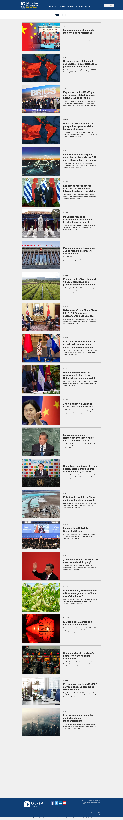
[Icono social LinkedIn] (60, 803)
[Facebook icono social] (52, 803)
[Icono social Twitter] (56, 803)
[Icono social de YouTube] (64, 803)
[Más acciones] (97, 26)
